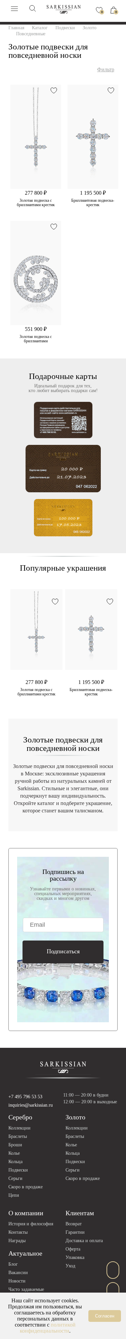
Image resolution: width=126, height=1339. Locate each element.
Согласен (104, 1315)
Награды (17, 1240)
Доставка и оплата (84, 1240)
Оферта (73, 1249)
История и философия (30, 1223)
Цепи (13, 1195)
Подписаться (63, 951)
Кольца (15, 1161)
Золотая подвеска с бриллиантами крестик (36, 202)
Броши (15, 1144)
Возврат (74, 1223)
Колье (14, 1153)
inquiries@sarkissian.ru (30, 1105)
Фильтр (105, 69)
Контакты (18, 1232)
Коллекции (19, 1128)
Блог (13, 1264)
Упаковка (75, 1257)
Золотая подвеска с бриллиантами (35, 339)
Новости (17, 1281)
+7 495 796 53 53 (25, 1096)
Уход (70, 1265)
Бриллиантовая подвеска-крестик (92, 202)
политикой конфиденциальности (48, 1328)
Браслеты (17, 1136)
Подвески (18, 1170)
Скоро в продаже (25, 1186)
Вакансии (18, 1272)
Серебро (20, 1117)
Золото (75, 1117)
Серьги (15, 1178)
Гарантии (75, 1232)
